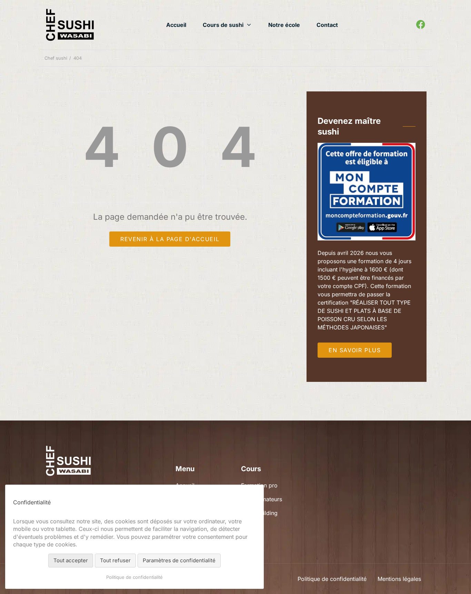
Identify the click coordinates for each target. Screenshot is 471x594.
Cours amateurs (261, 499)
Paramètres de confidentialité (179, 560)
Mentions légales (399, 578)
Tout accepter (70, 560)
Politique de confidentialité (332, 578)
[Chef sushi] (69, 24)
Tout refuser (115, 560)
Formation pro (259, 485)
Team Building (259, 512)
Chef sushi (55, 58)
